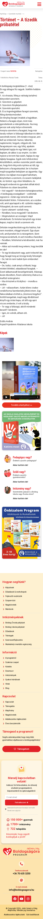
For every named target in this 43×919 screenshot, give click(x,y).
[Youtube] (21, 899)
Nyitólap (3, 14)
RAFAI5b (13, 71)
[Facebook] (15, 899)
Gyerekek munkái (14, 14)
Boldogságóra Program (13, 4)
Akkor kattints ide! (20, 465)
